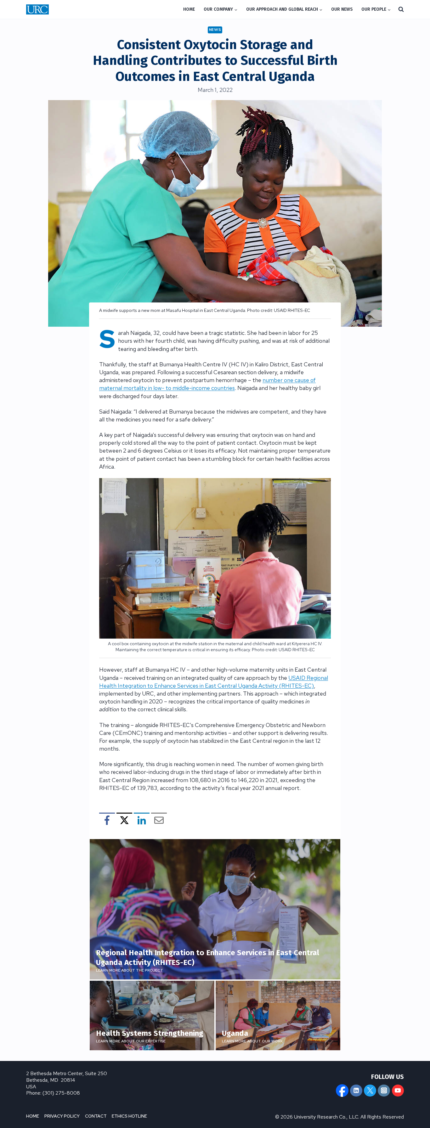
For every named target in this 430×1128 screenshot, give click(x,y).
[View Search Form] (401, 9)
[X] (370, 1091)
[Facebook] (342, 1091)
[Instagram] (384, 1091)
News (215, 29)
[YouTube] (398, 1091)
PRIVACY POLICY (62, 1116)
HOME (189, 9)
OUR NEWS (342, 9)
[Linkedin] (356, 1091)
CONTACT (96, 1116)
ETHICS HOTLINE (129, 1116)
